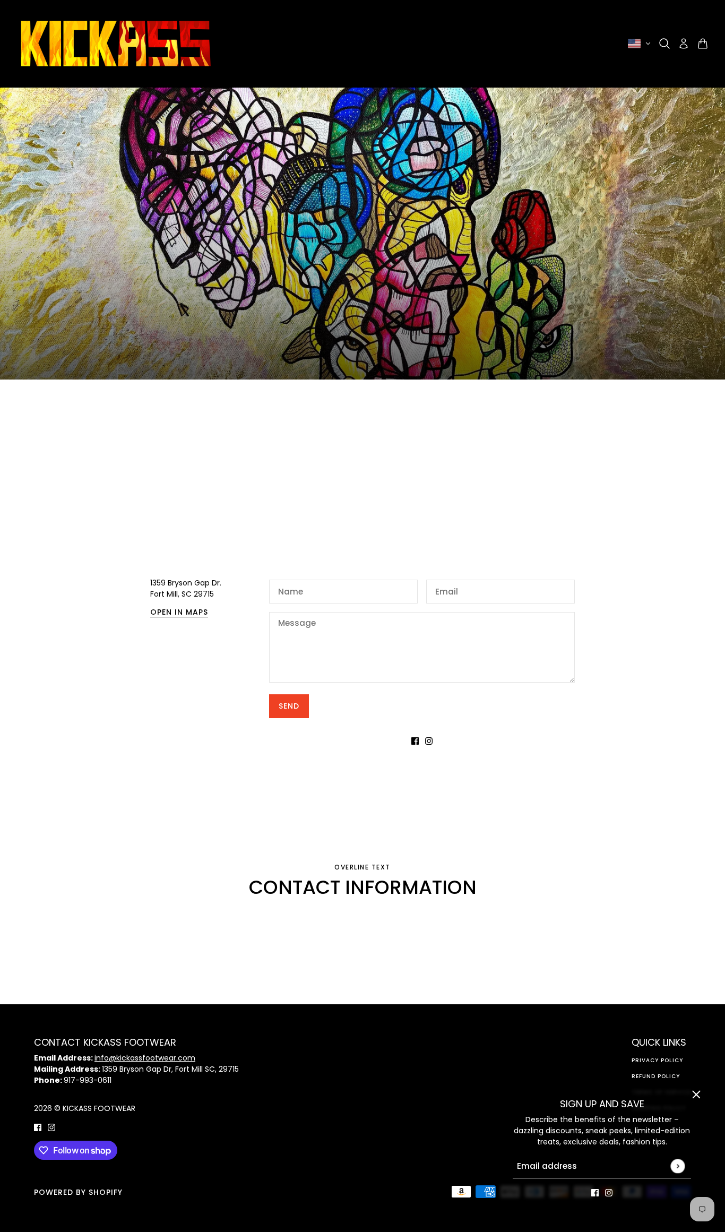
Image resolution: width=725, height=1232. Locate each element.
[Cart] (702, 43)
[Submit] (677, 1166)
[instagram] (609, 1192)
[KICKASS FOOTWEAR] (115, 43)
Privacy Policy (657, 1060)
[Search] (664, 43)
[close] (696, 1094)
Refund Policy (656, 1076)
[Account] (683, 43)
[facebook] (595, 1192)
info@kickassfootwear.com (144, 1058)
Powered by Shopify (78, 1192)
